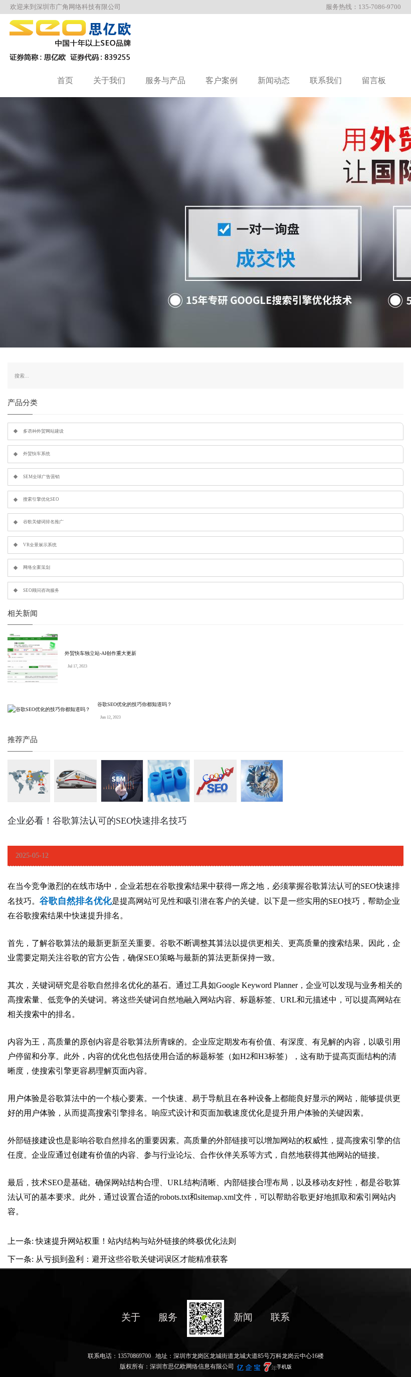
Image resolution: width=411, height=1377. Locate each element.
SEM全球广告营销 (41, 476)
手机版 (284, 1366)
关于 (130, 1317)
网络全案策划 (36, 567)
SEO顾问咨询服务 (41, 590)
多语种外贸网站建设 (43, 431)
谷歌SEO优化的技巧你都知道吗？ (134, 704)
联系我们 (326, 80)
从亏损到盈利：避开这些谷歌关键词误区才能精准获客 (132, 1259)
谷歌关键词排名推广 (43, 521)
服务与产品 (165, 80)
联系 (280, 1317)
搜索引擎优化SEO (41, 499)
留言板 (374, 80)
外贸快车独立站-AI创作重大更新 (100, 653)
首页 (65, 80)
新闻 (243, 1317)
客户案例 (222, 80)
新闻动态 (274, 80)
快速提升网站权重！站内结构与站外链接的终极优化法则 (136, 1241)
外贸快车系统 (36, 453)
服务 (167, 1317)
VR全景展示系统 (40, 544)
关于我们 (109, 80)
